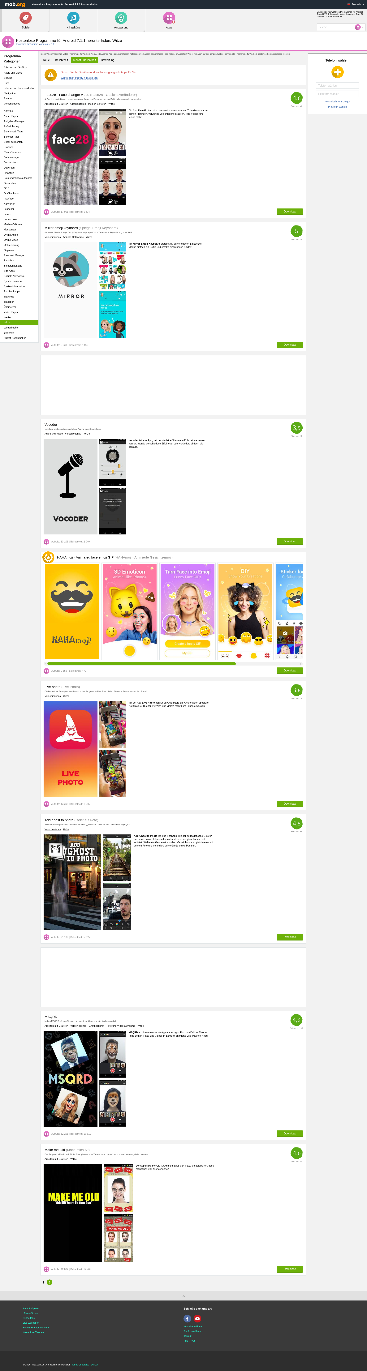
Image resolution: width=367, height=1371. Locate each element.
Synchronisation (13, 281)
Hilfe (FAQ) (189, 1340)
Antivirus (9, 110)
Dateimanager (11, 157)
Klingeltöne (29, 1318)
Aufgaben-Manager (14, 121)
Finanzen (9, 172)
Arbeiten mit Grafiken (15, 67)
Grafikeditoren (11, 193)
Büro (6, 83)
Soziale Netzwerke (14, 276)
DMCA (94, 1364)
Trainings (9, 296)
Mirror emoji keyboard (61, 228)
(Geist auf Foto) (85, 820)
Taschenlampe (12, 291)
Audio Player (11, 116)
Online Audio (11, 234)
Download (9, 167)
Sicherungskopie (13, 265)
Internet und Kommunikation (19, 88)
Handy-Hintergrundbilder (36, 1327)
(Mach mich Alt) (77, 1150)
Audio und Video (13, 72)
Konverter (9, 203)
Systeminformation (14, 286)
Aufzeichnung (11, 126)
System (8, 98)
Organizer (9, 250)
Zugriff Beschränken (15, 337)
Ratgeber (9, 260)
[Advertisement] (20, 405)
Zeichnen (9, 332)
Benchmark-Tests (13, 131)
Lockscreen (10, 219)
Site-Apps (9, 270)
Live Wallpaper (31, 1323)
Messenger (10, 229)
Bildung (8, 77)
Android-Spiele (31, 1308)
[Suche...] (359, 27)
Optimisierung (11, 245)
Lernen (7, 214)
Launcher (9, 209)
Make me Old (55, 1150)
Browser (8, 147)
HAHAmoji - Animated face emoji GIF (115, 557)
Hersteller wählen (193, 1326)
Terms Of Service (80, 1364)
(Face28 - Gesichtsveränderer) (113, 95)
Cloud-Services (12, 152)
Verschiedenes (12, 103)
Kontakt (187, 1336)
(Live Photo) (70, 687)
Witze (7, 322)
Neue (46, 60)
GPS (6, 188)
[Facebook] (188, 1321)
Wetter (7, 317)
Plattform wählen (337, 106)
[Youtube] (198, 1321)
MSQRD (51, 1017)
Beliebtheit (61, 60)
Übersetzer (10, 307)
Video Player (11, 312)
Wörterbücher (11, 327)
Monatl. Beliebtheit (84, 60)
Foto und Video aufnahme (18, 178)
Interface (9, 198)
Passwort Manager (14, 255)
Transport (9, 301)
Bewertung (107, 60)
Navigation (9, 93)
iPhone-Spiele (30, 1313)
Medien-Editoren (13, 224)
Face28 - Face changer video (67, 95)
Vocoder (51, 424)
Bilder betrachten (13, 141)
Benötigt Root (11, 136)
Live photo (52, 687)
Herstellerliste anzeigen (337, 101)
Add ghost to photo (59, 820)
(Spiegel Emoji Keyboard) (98, 228)
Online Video (11, 239)
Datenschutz (11, 162)
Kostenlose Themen (33, 1332)
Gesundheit (10, 183)
